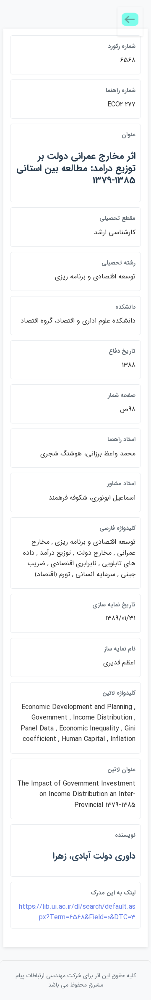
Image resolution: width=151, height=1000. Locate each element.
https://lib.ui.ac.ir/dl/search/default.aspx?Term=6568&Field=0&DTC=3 (77, 912)
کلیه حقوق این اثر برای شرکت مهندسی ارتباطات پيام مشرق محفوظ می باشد (76, 980)
